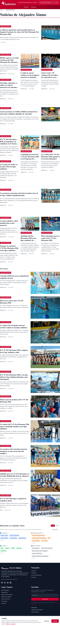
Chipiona (26, 7)
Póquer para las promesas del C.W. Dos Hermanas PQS (14, 400)
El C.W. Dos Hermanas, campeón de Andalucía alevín (13, 499)
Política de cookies (10, 624)
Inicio (1, 10)
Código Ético (4, 592)
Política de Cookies (6, 596)
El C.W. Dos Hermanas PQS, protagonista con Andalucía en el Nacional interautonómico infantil (9, 142)
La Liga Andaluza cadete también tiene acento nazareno (9, 223)
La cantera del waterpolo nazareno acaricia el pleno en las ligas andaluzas (13, 326)
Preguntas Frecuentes (37, 609)
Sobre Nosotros (5, 590)
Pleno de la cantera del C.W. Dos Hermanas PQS (11, 301)
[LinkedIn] (10, 582)
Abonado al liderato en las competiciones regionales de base (14, 277)
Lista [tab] (53, 525)
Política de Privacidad (6, 594)
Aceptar (55, 621)
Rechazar (46, 621)
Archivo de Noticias (36, 575)
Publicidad (34, 607)
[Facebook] (2, 582)
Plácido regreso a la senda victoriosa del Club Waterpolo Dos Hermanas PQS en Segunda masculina (9, 62)
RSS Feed (33, 577)
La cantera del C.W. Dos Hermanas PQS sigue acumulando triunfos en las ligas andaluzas (14, 426)
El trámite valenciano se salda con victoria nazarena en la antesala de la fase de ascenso (8, 86)
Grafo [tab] (57, 525)
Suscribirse (45, 599)
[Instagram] (7, 582)
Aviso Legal (4, 601)
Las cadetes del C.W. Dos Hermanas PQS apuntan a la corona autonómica (50, 156)
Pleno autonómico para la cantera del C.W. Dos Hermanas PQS (50, 238)
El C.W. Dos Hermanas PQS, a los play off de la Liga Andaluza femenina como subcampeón (14, 376)
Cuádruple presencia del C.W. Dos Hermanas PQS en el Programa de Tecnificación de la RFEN (30, 157)
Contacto (3, 603)
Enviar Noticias (35, 612)
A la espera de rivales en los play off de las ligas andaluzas (8, 166)
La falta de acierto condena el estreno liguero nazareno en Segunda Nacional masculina (30, 76)
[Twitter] (5, 582)
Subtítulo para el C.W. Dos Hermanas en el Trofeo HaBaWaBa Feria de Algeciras (14, 474)
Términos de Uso (5, 599)
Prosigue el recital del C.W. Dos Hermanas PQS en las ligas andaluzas (9, 248)
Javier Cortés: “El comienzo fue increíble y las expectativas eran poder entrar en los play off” (49, 77)
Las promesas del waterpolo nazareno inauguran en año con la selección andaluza (13, 451)
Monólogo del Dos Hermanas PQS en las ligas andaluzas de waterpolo (28, 239)
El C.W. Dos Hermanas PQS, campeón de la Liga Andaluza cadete (14, 351)
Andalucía (33, 7)
